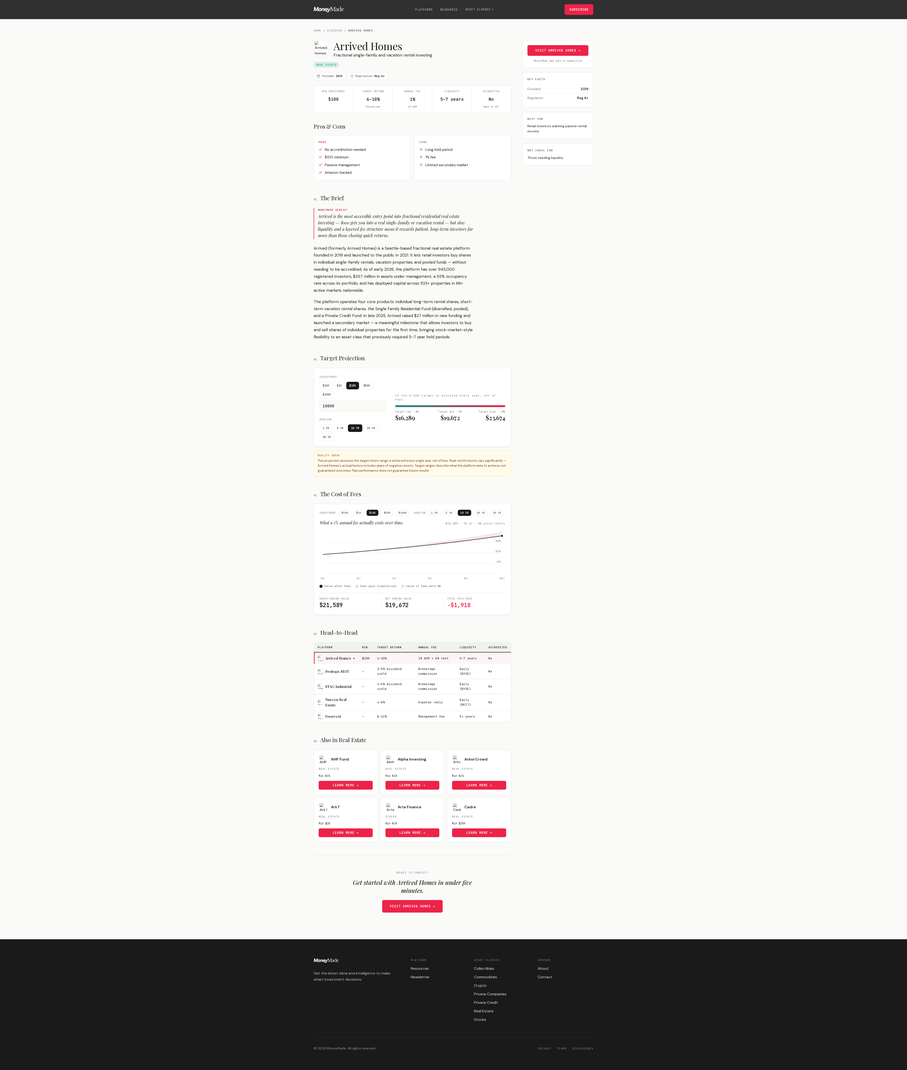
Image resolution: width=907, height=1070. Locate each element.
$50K (367, 385)
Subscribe (579, 9)
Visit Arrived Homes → (412, 906)
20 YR (371, 428)
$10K (352, 385)
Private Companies (490, 994)
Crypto (480, 985)
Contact (545, 976)
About (543, 968)
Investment (328, 376)
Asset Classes (478, 9)
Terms (562, 1048)
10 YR (355, 428)
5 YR (340, 428)
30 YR (327, 437)
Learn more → (346, 785)
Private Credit (486, 1002)
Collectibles (484, 968)
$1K (339, 385)
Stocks (480, 1019)
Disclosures (582, 1048)
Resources (449, 10)
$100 (326, 385)
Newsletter (420, 976)
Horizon (326, 419)
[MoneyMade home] (329, 9)
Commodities (485, 976)
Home (317, 30)
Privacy (545, 1048)
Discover (334, 30)
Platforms (424, 10)
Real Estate (484, 1011)
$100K (327, 394)
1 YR (326, 428)
